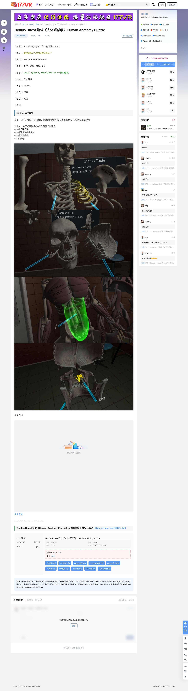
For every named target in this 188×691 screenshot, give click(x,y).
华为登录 (155, 30)
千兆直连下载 (51, 563)
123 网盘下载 (90, 569)
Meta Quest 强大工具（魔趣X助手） (162, 152)
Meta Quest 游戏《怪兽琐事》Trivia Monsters (166, 184)
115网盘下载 (51, 569)
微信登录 (146, 25)
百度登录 (146, 30)
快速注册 (172, 5)
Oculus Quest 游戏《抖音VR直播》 (162, 216)
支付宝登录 (165, 25)
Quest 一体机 (34, 24)
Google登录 (147, 36)
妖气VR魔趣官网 (34, 686)
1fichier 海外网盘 (80, 563)
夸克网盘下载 (63, 569)
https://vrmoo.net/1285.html (110, 528)
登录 (162, 5)
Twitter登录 (147, 41)
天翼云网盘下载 (104, 569)
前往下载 (129, 36)
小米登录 (165, 30)
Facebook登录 (159, 36)
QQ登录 (155, 25)
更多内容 (97, 5)
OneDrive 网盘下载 (96, 563)
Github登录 (158, 41)
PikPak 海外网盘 (113, 563)
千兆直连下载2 (65, 563)
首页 (24, 24)
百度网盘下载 (77, 569)
